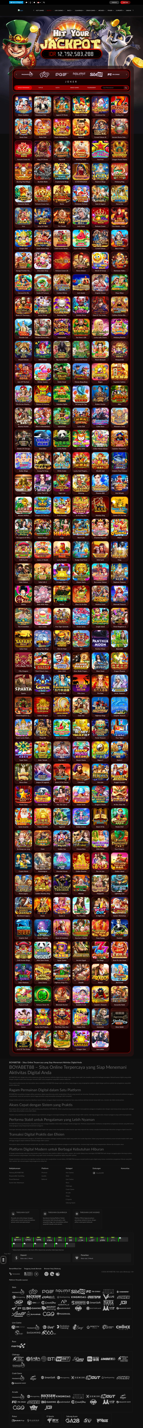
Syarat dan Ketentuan (16, 1183)
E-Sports (119, 10)
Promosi (44, 1172)
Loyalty (44, 1176)
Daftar (125, 2)
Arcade (101, 10)
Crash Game (90, 10)
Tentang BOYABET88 (16, 1172)
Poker (110, 10)
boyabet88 (100, 1173)
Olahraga (79, 10)
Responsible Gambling (16, 1176)
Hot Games (40, 10)
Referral (44, 1179)
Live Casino (59, 10)
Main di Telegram (17, 2)
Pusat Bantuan (14, 1179)
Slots (49, 10)
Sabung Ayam (70, 1203)
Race (69, 10)
